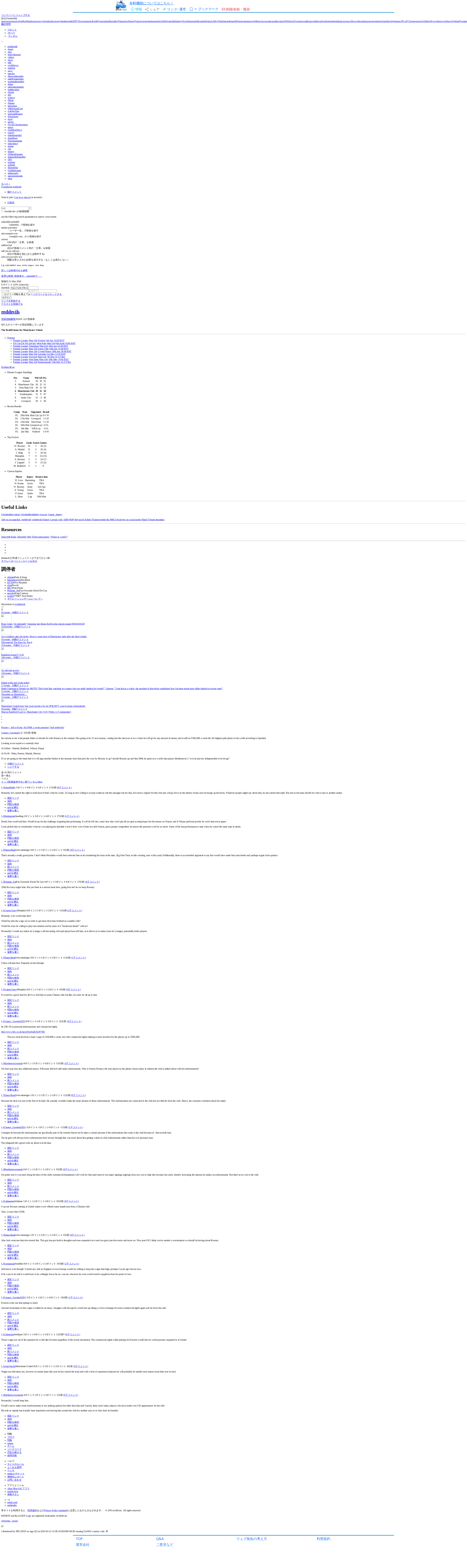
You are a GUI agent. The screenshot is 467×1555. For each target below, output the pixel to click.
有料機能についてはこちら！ (151, 3)
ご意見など (164, 1544)
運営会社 (83, 1544)
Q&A (160, 1538)
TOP (79, 1538)
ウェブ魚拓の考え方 (251, 1538)
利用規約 (323, 1538)
